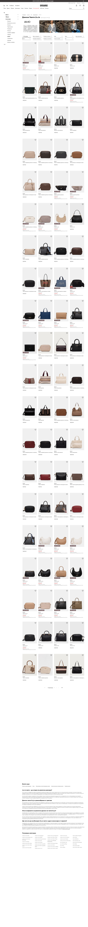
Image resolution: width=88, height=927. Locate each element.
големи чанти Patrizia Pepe (52, 843)
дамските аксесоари (28, 824)
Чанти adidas (62, 847)
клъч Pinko (62, 845)
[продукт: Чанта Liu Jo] (29, 53)
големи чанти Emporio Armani (40, 838)
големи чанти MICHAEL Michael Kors (51, 841)
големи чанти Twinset (64, 838)
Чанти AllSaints (75, 838)
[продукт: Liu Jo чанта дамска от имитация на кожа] (77, 149)
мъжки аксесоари (66, 828)
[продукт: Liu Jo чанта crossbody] (77, 117)
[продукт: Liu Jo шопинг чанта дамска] (61, 117)
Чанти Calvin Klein (76, 845)
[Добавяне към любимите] (35, 43)
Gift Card (42, 8)
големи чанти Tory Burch (64, 837)
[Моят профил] (76, 5)
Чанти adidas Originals (77, 835)
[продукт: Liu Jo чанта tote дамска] (29, 117)
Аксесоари (17, 8)
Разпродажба (36, 8)
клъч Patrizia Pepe (63, 843)
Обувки (12, 8)
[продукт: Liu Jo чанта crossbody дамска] (45, 85)
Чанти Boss (75, 843)
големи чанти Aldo (25, 835)
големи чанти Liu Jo (38, 848)
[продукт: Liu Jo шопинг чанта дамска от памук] (45, 278)
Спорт (22, 8)
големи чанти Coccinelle (26, 847)
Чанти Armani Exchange (77, 842)
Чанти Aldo (75, 837)
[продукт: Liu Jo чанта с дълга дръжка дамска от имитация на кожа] (29, 85)
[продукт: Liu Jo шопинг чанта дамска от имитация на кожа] (61, 504)
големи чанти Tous (63, 835)
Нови (5, 8)
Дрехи (8, 8)
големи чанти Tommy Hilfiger (52, 846)
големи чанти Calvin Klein (27, 843)
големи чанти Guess (38, 842)
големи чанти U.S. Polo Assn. (65, 840)
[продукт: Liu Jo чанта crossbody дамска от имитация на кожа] (29, 149)
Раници (47, 8)
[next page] (61, 687)
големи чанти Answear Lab (27, 837)
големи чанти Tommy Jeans (52, 848)
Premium (26, 8)
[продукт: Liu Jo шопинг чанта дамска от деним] (61, 278)
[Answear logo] (44, 5)
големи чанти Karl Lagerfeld (40, 843)
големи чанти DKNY (38, 837)
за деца (12, 5)
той (7, 5)
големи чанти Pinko (51, 844)
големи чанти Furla (38, 840)
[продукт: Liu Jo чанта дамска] (45, 375)
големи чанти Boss (25, 841)
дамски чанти (72, 813)
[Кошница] (83, 5)
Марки (30, 8)
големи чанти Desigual (39, 835)
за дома (17, 5)
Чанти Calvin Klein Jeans (77, 847)
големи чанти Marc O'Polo (52, 837)
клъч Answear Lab (63, 842)
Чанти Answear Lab (76, 840)
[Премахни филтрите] (83, 1)
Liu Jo (57, 796)
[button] (26, 36)
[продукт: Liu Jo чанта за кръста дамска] (61, 182)
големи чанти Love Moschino (52, 835)
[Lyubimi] (80, 5)
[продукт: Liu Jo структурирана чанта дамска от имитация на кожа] (77, 85)
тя (4, 5)
